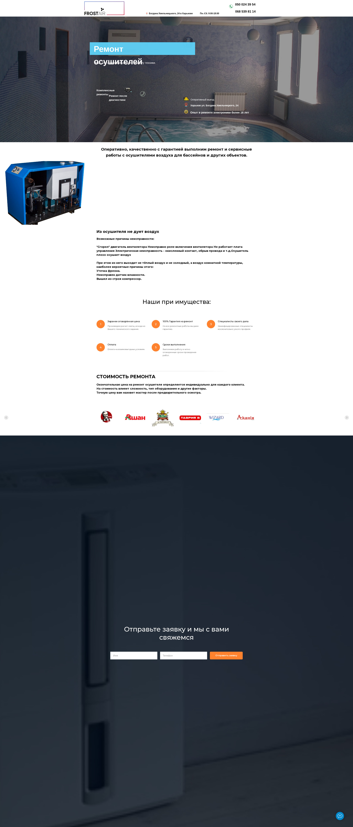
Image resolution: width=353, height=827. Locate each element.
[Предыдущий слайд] (6, 418)
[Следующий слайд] (347, 418)
